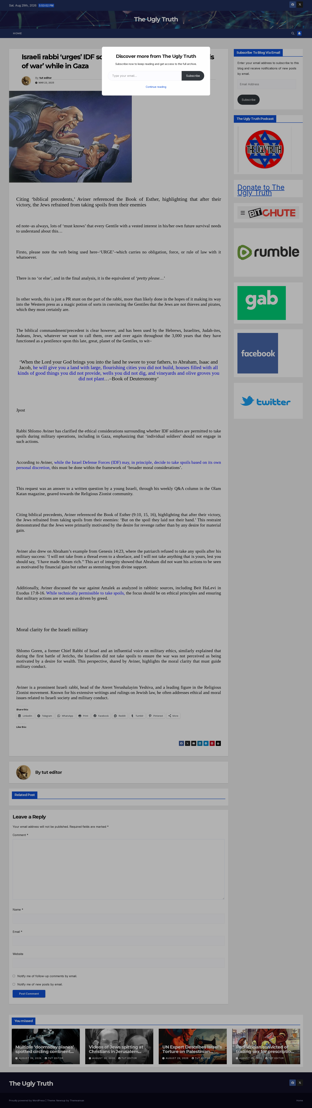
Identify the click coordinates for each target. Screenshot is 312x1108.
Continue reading (156, 86)
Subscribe (193, 76)
